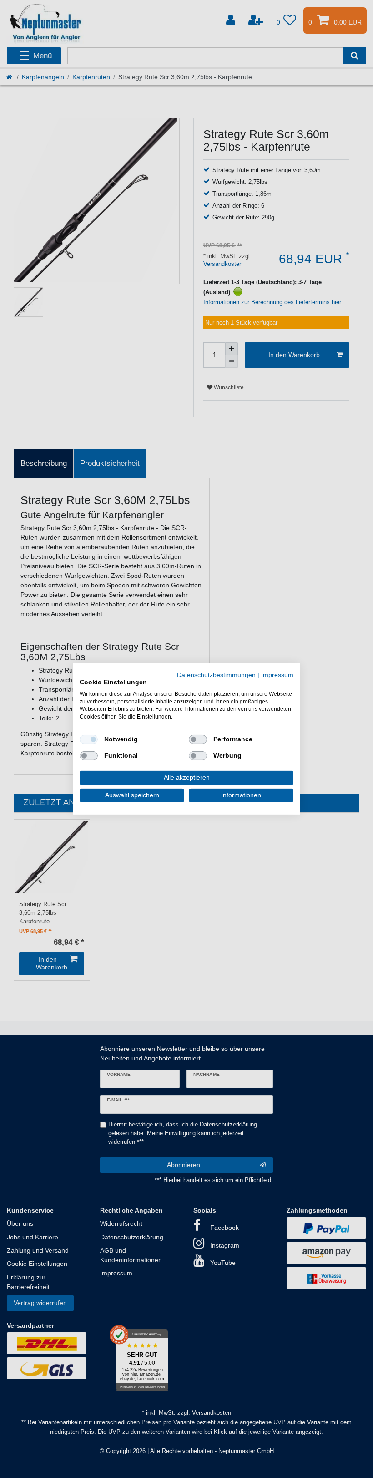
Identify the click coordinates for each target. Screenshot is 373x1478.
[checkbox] (89, 739)
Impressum (277, 675)
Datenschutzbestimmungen (216, 675)
